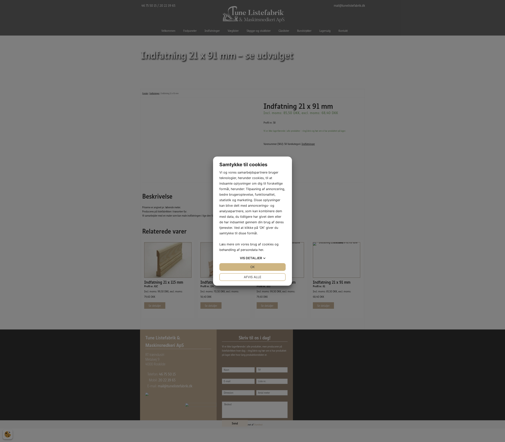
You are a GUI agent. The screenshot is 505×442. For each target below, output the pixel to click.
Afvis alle (252, 277)
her (261, 250)
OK (252, 267)
